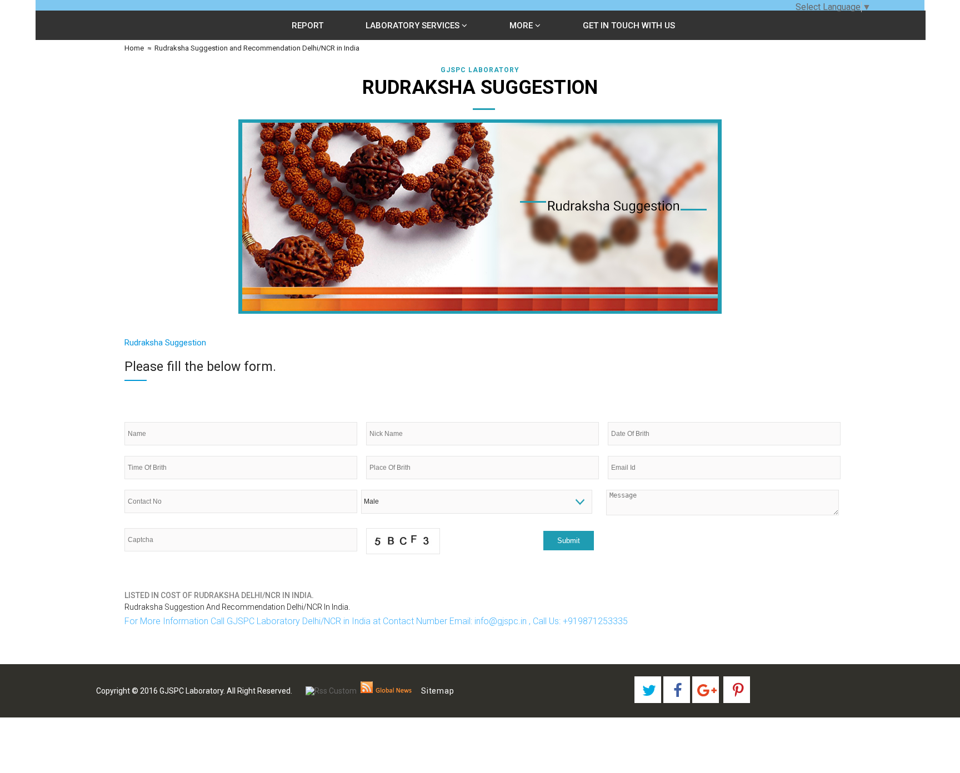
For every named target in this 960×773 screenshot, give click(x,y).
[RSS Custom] (331, 690)
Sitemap (437, 690)
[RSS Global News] (386, 690)
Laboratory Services (414, 26)
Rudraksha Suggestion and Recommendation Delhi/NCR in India (256, 48)
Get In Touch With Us (629, 26)
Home (134, 48)
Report (307, 26)
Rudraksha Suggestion (165, 343)
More (522, 26)
